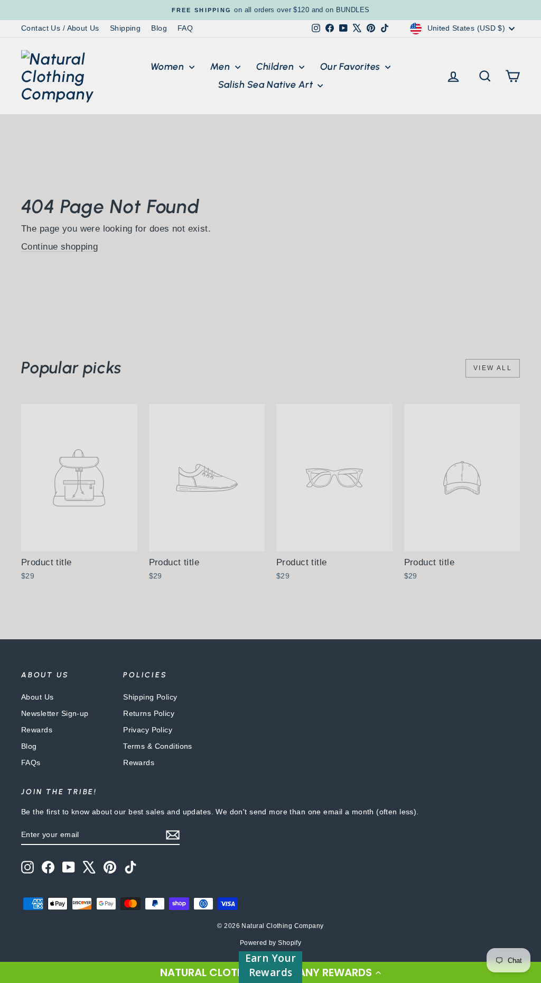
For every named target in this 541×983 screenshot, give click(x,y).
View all (492, 368)
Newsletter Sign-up (55, 713)
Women (168, 66)
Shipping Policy (150, 697)
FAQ (185, 28)
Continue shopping (59, 247)
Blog (159, 28)
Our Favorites (351, 66)
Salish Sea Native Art (266, 84)
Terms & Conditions (157, 746)
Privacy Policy (147, 729)
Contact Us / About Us (60, 28)
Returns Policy (148, 713)
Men (221, 66)
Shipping (125, 28)
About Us (37, 697)
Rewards (36, 729)
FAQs (31, 762)
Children (276, 66)
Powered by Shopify (271, 943)
